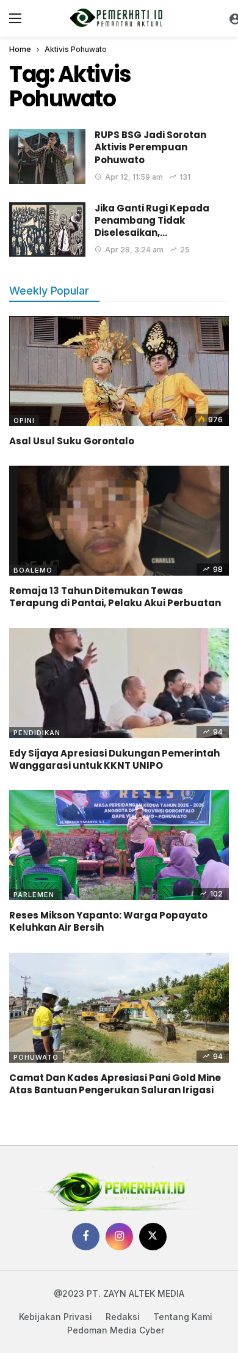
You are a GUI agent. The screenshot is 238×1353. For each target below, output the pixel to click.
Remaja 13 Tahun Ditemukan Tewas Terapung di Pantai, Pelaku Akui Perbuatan (115, 596)
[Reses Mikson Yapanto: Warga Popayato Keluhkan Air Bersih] (119, 845)
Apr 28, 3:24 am (134, 249)
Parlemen (33, 894)
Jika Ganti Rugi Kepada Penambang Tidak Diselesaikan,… (152, 221)
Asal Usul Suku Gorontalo (71, 441)
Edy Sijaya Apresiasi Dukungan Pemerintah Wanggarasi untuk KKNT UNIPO (114, 759)
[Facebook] (85, 1236)
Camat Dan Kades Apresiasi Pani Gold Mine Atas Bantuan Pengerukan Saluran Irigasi (115, 1083)
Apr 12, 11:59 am (134, 177)
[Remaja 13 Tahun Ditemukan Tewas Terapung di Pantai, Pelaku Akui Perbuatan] (119, 521)
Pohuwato (36, 1057)
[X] (153, 1236)
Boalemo (32, 570)
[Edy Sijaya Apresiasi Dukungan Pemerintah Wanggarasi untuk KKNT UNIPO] (119, 683)
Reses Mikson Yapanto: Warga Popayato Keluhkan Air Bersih (108, 921)
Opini (24, 420)
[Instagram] (119, 1236)
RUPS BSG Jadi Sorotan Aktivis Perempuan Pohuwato (150, 147)
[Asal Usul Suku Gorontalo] (119, 371)
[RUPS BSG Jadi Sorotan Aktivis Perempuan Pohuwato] (47, 156)
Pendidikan (36, 732)
